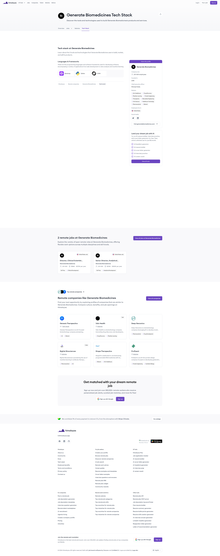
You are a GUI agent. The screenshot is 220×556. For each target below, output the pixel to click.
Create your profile (101, 453)
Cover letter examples (102, 474)
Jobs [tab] (69, 28)
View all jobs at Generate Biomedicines (147, 238)
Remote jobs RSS (100, 480)
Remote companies (73, 84)
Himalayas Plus (138, 453)
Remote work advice (102, 465)
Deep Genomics (137, 323)
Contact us (61, 474)
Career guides (99, 468)
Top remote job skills (102, 502)
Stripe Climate (123, 419)
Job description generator (66, 499)
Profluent (135, 351)
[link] (61, 84)
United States (137, 110)
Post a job (205, 3)
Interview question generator (67, 505)
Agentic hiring (62, 514)
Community (61, 456)
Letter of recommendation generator (145, 527)
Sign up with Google (106, 399)
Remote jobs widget (101, 483)
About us (61, 453)
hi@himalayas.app (64, 436)
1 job (123, 317)
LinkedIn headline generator (142, 520)
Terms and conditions (65, 468)
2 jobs (86, 345)
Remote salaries (100, 496)
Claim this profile (146, 61)
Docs (59, 459)
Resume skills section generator (143, 514)
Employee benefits (64, 465)
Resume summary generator (142, 508)
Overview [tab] (61, 28)
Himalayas (61, 84)
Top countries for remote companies (107, 511)
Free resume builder (139, 505)
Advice (53, 3)
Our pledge (157, 419)
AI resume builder (138, 459)
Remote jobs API (138, 496)
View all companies (154, 298)
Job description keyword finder (143, 502)
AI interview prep (138, 468)
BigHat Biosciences (68, 351)
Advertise (61, 524)
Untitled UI (115, 550)
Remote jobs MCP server (141, 499)
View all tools (146, 161)
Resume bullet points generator (143, 511)
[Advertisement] (90, 40)
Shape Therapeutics (104, 351)
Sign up (214, 3)
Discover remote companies (104, 459)
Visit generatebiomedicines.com (144, 124)
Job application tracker (140, 456)
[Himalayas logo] (9, 3)
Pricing (60, 520)
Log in (197, 3)
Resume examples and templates (106, 471)
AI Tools (21, 3)
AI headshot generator (140, 465)
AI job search (99, 462)
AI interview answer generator (143, 517)
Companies (35, 3)
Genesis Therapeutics (69, 323)
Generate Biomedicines (89, 84)
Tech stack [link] (102, 84)
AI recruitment (62, 511)
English (157, 550)
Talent (41, 3)
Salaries (47, 3)
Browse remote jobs (101, 456)
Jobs (28, 3)
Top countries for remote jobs (104, 505)
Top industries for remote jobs (105, 508)
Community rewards (102, 487)
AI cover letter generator (141, 462)
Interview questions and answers (106, 477)
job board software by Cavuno (99, 550)
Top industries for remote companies (107, 514)
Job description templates (66, 502)
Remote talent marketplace (66, 508)
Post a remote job (63, 496)
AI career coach (138, 471)
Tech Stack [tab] (85, 28)
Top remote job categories (103, 499)
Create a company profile (66, 517)
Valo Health (100, 323)
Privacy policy (62, 471)
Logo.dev (135, 550)
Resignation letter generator (142, 524)
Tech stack (64, 326)
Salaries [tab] (77, 28)
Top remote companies (74, 292)
